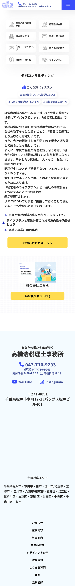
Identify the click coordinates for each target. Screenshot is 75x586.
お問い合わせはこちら (37, 243)
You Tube (25, 382)
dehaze (68, 5)
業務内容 (37, 530)
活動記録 (37, 582)
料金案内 (37, 537)
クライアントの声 (37, 552)
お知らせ (37, 523)
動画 (37, 575)
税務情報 (37, 560)
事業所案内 (37, 545)
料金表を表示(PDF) (37, 296)
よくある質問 (37, 567)
